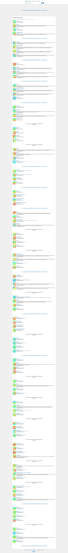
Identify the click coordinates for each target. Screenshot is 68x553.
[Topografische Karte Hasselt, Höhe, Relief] (14, 537)
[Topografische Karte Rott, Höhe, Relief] (14, 175)
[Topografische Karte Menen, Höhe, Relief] (14, 309)
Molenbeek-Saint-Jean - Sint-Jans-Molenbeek (23, 472)
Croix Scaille (18, 443)
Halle (27, 410)
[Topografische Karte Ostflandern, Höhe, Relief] (14, 128)
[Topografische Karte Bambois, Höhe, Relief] (14, 318)
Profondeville (18, 275)
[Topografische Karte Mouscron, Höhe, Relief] (14, 516)
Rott (17, 173)
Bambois (17, 317)
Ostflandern (18, 127)
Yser (17, 401)
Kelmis (23, 106)
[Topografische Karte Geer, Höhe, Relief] (14, 381)
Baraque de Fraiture (19, 451)
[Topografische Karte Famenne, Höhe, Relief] (14, 423)
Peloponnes (18, 223)
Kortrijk (17, 540)
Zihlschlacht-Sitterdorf (28, 170)
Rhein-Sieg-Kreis (27, 174)
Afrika (17, 258)
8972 (17, 262)
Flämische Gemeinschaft (20, 198)
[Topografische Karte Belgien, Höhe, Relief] (14, 76)
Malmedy (17, 152)
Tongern (22, 329)
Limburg (19, 191)
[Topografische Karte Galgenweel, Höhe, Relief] (14, 343)
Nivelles (24, 494)
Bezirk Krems (24, 220)
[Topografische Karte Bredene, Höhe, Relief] (14, 162)
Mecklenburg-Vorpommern (20, 88)
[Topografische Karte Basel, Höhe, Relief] (14, 86)
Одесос (23, 157)
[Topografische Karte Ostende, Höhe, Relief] (14, 533)
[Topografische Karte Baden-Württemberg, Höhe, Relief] (14, 47)
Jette (24, 490)
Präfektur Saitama (20, 21)
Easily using (34, 10)
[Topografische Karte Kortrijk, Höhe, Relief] (14, 541)
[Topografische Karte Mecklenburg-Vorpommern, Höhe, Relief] (14, 90)
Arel (17, 464)
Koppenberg (18, 430)
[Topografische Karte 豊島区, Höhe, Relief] (14, 29)
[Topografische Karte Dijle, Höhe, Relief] (14, 182)
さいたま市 (17, 20)
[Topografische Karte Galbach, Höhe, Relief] (14, 364)
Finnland (17, 139)
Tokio (18, 29)
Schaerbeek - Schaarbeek (26, 486)
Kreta (17, 96)
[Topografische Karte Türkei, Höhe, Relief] (14, 94)
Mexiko (17, 63)
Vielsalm (25, 241)
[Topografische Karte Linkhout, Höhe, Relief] (14, 360)
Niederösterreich (21, 220)
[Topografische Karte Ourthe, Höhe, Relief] (14, 393)
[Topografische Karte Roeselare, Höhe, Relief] (14, 512)
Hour (22, 423)
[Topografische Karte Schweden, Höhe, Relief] (14, 43)
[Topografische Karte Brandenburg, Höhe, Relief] (14, 51)
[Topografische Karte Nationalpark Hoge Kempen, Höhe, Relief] (14, 330)
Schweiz (17, 24)
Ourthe (17, 392)
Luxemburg (19, 241)
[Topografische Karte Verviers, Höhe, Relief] (14, 234)
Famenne (17, 422)
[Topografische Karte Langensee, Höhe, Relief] (14, 72)
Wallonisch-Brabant (19, 114)
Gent (22, 346)
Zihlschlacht (18, 169)
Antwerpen (19, 342)
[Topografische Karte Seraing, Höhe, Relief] (14, 520)
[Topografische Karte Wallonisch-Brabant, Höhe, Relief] (14, 115)
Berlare (26, 350)
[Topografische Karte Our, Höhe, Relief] (14, 213)
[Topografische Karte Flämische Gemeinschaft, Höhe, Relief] (14, 199)
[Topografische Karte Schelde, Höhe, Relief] (14, 217)
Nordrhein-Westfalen (19, 32)
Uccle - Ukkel (18, 468)
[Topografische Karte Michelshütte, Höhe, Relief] (14, 456)
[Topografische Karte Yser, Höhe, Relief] (14, 402)
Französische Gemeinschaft (20, 194)
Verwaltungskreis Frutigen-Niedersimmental (25, 296)
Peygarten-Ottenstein (34, 220)
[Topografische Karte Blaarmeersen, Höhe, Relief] (14, 347)
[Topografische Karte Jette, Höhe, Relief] (14, 491)
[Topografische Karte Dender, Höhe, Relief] (14, 385)
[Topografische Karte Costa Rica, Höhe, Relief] (14, 280)
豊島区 (17, 28)
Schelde (17, 215)
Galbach (17, 362)
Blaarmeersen (18, 345)
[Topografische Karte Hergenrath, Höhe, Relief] (14, 107)
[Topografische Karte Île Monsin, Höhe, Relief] (14, 339)
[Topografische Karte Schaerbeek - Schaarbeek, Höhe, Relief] (14, 487)
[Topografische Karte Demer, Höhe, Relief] (14, 192)
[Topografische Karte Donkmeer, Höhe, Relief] (14, 351)
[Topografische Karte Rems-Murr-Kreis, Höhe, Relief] (14, 255)
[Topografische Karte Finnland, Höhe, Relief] (14, 140)
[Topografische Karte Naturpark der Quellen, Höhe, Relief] (14, 326)
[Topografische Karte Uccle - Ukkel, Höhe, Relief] (14, 470)
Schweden (17, 41)
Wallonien (17, 148)
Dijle (17, 181)
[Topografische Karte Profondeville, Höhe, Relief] (14, 276)
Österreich (17, 220)
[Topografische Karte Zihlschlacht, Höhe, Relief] (14, 171)
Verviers (21, 106)
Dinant (21, 423)
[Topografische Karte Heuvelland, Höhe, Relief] (14, 406)
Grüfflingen (18, 304)
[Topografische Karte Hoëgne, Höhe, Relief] (14, 368)
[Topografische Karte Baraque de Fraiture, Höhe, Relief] (14, 452)
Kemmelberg (18, 434)
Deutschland (17, 46)
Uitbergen (28, 350)
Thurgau (20, 170)
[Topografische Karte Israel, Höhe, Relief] (14, 284)
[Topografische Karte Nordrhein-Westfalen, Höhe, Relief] (14, 34)
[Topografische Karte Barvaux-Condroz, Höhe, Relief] (14, 427)
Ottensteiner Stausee (19, 219)
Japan (17, 21)
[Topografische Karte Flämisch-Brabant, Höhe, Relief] (14, 119)
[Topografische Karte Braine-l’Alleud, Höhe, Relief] (14, 495)
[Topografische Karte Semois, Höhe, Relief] (14, 389)
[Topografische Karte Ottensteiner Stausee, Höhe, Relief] (14, 221)
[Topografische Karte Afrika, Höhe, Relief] (14, 259)
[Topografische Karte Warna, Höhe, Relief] (14, 158)
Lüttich (19, 106)
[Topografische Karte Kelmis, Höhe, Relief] (14, 301)
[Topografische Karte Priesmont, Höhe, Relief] (14, 242)
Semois (17, 388)
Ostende (23, 161)
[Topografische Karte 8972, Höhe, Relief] (14, 263)
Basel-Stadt (20, 85)
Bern (19, 296)
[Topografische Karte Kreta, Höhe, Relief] (14, 98)
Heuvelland (18, 405)
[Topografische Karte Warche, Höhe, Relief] (14, 372)
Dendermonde (23, 350)
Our (16, 211)
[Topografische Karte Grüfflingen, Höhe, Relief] (14, 305)
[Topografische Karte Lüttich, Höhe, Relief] (14, 132)
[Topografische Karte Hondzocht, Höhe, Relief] (14, 410)
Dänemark (17, 54)
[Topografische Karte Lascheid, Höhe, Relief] (14, 267)
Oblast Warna (20, 157)
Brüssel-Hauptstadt (20, 469)
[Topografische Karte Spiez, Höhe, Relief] (14, 297)
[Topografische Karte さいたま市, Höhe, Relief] (14, 21)
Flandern (19, 199)
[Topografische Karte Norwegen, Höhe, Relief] (14, 68)
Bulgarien (17, 157)
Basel (17, 84)
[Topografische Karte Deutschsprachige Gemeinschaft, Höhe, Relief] (14, 203)
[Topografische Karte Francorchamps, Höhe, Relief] (14, 238)
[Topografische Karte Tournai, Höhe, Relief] (14, 529)
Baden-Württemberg (19, 45)
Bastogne (22, 241)
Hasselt (21, 359)
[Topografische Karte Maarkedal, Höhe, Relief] (14, 414)
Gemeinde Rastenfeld (29, 220)
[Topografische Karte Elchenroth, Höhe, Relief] (14, 136)
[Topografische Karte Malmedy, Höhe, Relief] (14, 154)
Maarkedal (17, 413)
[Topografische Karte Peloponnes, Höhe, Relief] (14, 225)
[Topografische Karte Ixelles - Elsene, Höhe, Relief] (14, 478)
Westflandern (19, 161)
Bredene (17, 160)
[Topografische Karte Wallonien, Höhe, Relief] (14, 149)
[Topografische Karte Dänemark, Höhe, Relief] (14, 55)
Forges (17, 447)
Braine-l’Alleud (18, 493)
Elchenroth (18, 135)
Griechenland (17, 97)
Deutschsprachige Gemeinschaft (21, 202)
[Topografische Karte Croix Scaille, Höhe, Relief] (14, 444)
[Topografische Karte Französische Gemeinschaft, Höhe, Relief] (14, 195)
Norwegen (17, 67)
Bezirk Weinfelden (23, 170)
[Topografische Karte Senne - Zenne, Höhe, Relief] (14, 179)
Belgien (17, 75)
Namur (19, 423)
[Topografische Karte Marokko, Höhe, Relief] (14, 288)
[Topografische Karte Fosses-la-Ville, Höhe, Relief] (14, 322)
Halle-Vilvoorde (24, 410)
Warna (17, 156)
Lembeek (30, 410)
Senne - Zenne (18, 177)
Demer (17, 190)
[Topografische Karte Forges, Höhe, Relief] (14, 448)
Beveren (17, 507)
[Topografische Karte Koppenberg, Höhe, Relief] (14, 431)
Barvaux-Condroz (19, 426)
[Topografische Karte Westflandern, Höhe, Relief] (14, 111)
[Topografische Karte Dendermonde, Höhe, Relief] (14, 499)
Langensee (18, 71)
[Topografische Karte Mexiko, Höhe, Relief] (14, 64)
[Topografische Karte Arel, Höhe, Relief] (14, 466)
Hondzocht (18, 409)
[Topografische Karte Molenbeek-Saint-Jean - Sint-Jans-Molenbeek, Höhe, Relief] (14, 474)
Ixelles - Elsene (25, 477)
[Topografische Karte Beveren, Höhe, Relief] (14, 508)
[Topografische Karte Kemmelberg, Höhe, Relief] (14, 435)
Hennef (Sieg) (30, 174)
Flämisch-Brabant (19, 118)
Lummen (24, 359)
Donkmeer (17, 349)
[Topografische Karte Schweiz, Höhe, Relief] (14, 25)
